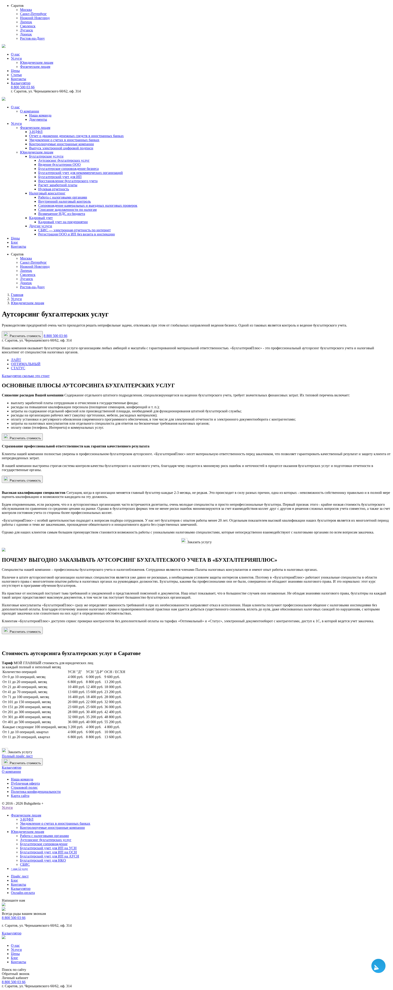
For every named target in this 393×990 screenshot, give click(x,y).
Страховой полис (24, 787)
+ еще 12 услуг (19, 868)
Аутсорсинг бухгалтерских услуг (64, 160)
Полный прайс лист (17, 756)
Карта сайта (20, 796)
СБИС (25, 864)
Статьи (16, 75)
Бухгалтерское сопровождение (44, 844)
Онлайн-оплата (23, 893)
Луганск (26, 30)
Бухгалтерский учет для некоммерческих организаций (80, 173)
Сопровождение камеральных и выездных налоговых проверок (87, 205)
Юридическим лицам (36, 62)
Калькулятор (20, 83)
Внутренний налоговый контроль (64, 201)
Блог (14, 242)
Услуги (16, 58)
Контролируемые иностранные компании (61, 144)
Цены (15, 71)
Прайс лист (20, 876)
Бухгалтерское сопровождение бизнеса (68, 169)
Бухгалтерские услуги (46, 156)
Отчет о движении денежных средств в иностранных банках (76, 136)
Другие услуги (40, 226)
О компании (29, 111)
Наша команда (40, 115)
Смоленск (27, 26)
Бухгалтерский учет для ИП (60, 177)
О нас (15, 54)
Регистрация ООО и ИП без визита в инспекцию (76, 234)
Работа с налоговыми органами (62, 197)
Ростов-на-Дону (32, 38)
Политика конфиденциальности (36, 792)
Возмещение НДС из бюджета (61, 214)
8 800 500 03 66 (23, 87)
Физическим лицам (35, 67)
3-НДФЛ (36, 132)
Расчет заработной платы (57, 185)
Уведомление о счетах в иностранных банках (64, 140)
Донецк (26, 34)
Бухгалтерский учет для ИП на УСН (48, 848)
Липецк (26, 22)
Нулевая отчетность (53, 189)
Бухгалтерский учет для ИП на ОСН (48, 852)
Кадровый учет (41, 218)
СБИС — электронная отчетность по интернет (74, 230)
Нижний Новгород (35, 18)
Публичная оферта (25, 783)
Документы (38, 119)
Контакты (18, 79)
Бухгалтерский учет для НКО (43, 860)
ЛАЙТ (16, 360)
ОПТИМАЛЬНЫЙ (25, 364)
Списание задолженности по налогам (67, 210)
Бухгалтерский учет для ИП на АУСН (49, 856)
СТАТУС (18, 368)
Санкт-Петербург (33, 14)
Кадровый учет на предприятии (63, 222)
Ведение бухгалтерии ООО (59, 164)
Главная (17, 295)
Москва (26, 10)
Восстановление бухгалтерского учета (68, 181)
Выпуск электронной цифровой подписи (61, 148)
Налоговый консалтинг (47, 193)
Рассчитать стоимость (25, 438)
